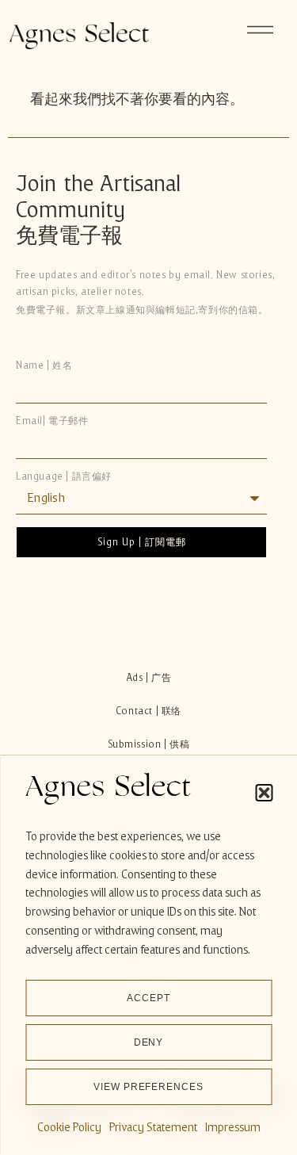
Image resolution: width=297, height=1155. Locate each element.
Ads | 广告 (149, 677)
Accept (148, 998)
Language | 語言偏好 (64, 477)
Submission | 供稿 (149, 744)
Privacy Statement (153, 1127)
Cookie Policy (69, 1127)
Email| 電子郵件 (52, 421)
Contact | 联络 (148, 711)
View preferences (148, 1086)
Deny (149, 1042)
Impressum (233, 1127)
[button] (264, 793)
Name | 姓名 (44, 366)
